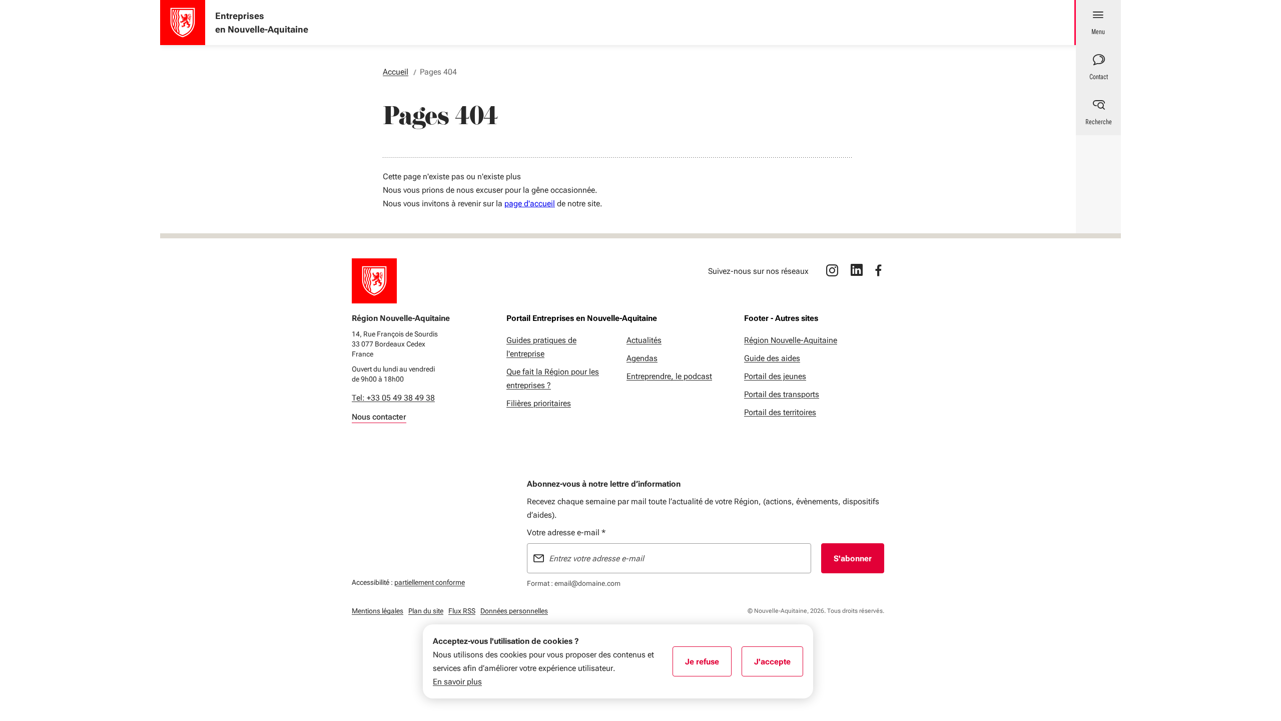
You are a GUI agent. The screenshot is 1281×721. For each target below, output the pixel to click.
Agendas (642, 358)
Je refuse (708, 665)
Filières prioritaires (538, 403)
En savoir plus (457, 681)
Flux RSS (461, 611)
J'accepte (778, 665)
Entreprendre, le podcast (669, 376)
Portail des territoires (780, 412)
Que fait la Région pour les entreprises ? (552, 378)
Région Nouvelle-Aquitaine (790, 340)
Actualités (644, 340)
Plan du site (425, 611)
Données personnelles (514, 611)
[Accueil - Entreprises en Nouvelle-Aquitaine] (182, 22)
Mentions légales (377, 611)
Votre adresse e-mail (566, 532)
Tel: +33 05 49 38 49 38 (393, 398)
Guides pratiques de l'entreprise (541, 346)
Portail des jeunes (775, 376)
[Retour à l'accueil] (374, 280)
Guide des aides (772, 358)
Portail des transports (781, 394)
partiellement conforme (429, 582)
